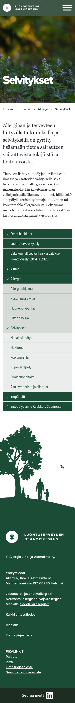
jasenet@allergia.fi (38, 593)
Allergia (43, 109)
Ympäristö (18, 396)
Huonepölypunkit (23, 308)
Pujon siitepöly (21, 367)
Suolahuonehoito (23, 376)
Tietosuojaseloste (19, 667)
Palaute (12, 656)
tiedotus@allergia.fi (34, 604)
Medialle (12, 624)
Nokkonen (18, 347)
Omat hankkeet (21, 233)
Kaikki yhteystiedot (20, 614)
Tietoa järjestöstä (19, 635)
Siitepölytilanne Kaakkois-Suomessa (36, 406)
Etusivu (8, 109)
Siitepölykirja (20, 318)
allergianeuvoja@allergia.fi (42, 598)
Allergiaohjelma (22, 288)
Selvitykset (18, 327)
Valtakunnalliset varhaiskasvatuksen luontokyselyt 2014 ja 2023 (36, 256)
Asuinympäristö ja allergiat (29, 386)
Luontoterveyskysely (25, 243)
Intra (9, 661)
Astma (15, 268)
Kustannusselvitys (23, 298)
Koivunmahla (20, 357)
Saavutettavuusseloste (23, 672)
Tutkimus (25, 109)
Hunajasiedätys (21, 337)
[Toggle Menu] (67, 8)
